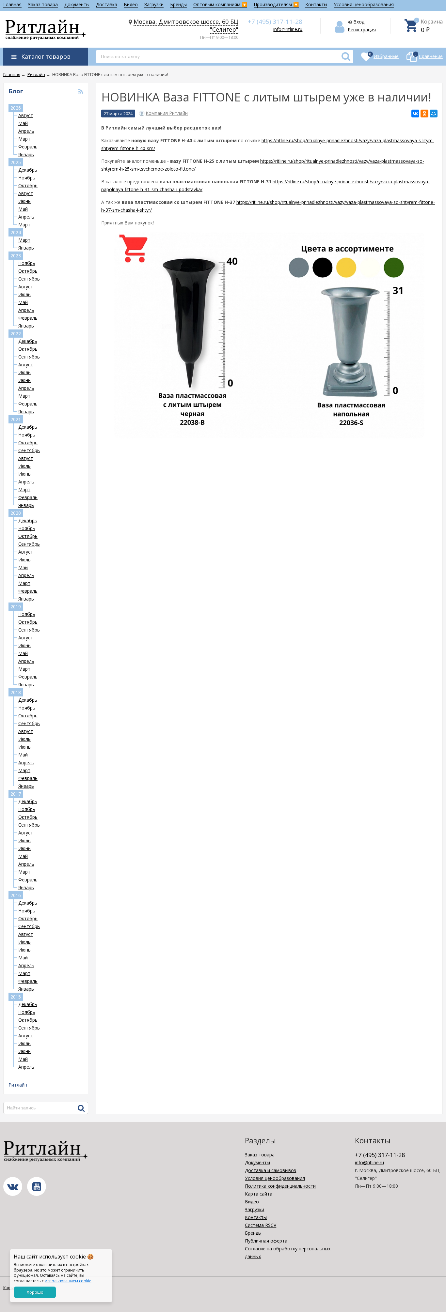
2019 (15, 606)
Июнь (24, 201)
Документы (76, 4)
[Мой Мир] (434, 113)
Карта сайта (258, 1194)
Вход (358, 22)
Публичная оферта (266, 1241)
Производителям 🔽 (276, 4)
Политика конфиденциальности (280, 1186)
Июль (24, 294)
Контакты (316, 4)
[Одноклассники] (424, 113)
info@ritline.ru (287, 29)
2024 (15, 232)
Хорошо (35, 1292)
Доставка (106, 4)
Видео (131, 4)
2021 (15, 419)
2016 (15, 895)
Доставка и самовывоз (270, 1170)
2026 (15, 108)
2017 (15, 794)
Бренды (178, 4)
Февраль (28, 147)
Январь (26, 154)
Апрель (26, 131)
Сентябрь (29, 279)
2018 (15, 692)
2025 (15, 162)
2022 (15, 333)
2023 (15, 255)
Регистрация (362, 29)
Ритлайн (17, 1085)
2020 (15, 513)
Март (24, 139)
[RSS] (80, 91)
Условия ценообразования (364, 4)
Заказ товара (43, 4)
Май (23, 123)
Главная (12, 4)
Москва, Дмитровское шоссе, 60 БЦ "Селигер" (186, 25)
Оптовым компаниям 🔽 (220, 4)
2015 (15, 997)
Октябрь (28, 185)
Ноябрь (26, 178)
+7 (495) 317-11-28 (275, 21)
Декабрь (27, 170)
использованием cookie (68, 1281)
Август (25, 115)
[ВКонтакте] (415, 113)
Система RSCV (260, 1225)
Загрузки (154, 4)
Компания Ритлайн (167, 113)
